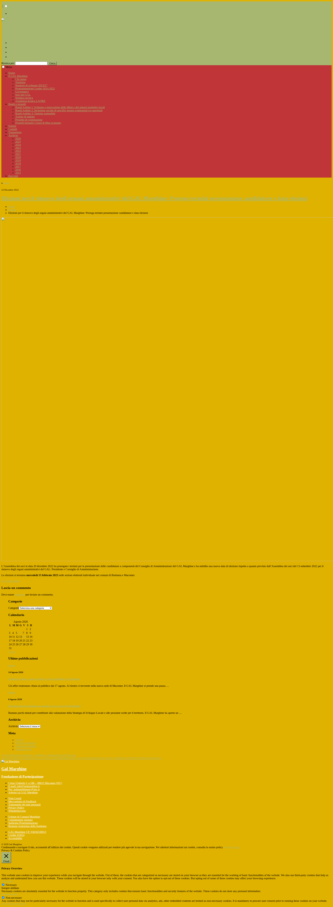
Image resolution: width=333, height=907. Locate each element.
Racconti (13, 175)
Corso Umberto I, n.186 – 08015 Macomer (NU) (35, 783)
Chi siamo (20, 79)
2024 (18, 144)
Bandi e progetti (17, 104)
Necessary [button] (7, 881)
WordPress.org (23, 749)
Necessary (11, 884)
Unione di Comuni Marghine (24, 816)
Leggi (236, 847)
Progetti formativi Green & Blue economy (38, 122)
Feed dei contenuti (25, 743)
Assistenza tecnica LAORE (30, 101)
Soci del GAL (23, 94)
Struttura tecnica (24, 97)
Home (11, 72)
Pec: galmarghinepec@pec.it (24, 789)
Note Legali (14, 798)
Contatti (12, 129)
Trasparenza (15, 132)
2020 (18, 157)
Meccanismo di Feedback (22, 801)
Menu (9, 67)
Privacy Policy (16, 807)
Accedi (19, 739)
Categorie (13, 607)
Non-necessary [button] (9, 894)
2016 (18, 169)
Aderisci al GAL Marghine (23, 792)
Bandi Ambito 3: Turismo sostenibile (35, 113)
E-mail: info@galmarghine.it (24, 786)
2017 (18, 166)
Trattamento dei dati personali (24, 804)
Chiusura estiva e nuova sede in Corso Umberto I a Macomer (44, 679)
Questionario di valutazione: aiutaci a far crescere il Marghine (44, 706)
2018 (18, 163)
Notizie (12, 126)
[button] (6, 6)
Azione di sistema (25, 116)
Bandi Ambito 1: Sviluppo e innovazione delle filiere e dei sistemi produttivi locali (60, 107)
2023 (18, 147)
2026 (18, 138)
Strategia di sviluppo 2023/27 (31, 85)
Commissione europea (20, 819)
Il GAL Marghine (18, 76)
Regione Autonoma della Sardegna (27, 826)
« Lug (11, 651)
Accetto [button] (227, 847)
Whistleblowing (17, 810)
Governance (22, 91)
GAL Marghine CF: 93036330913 (27, 832)
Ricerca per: (8, 63)
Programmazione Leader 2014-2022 (35, 88)
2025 (18, 141)
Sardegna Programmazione (23, 823)
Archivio (13, 135)
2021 (18, 154)
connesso (20, 594)
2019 (18, 160)
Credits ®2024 (16, 835)
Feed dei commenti (25, 746)
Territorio (20, 82)
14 (24, 636)
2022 (18, 150)
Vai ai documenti (10, 581)
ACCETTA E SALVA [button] (13, 903)
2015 (18, 172)
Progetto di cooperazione (28, 119)
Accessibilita (15, 838)
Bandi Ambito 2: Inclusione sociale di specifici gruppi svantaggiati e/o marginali (59, 110)
